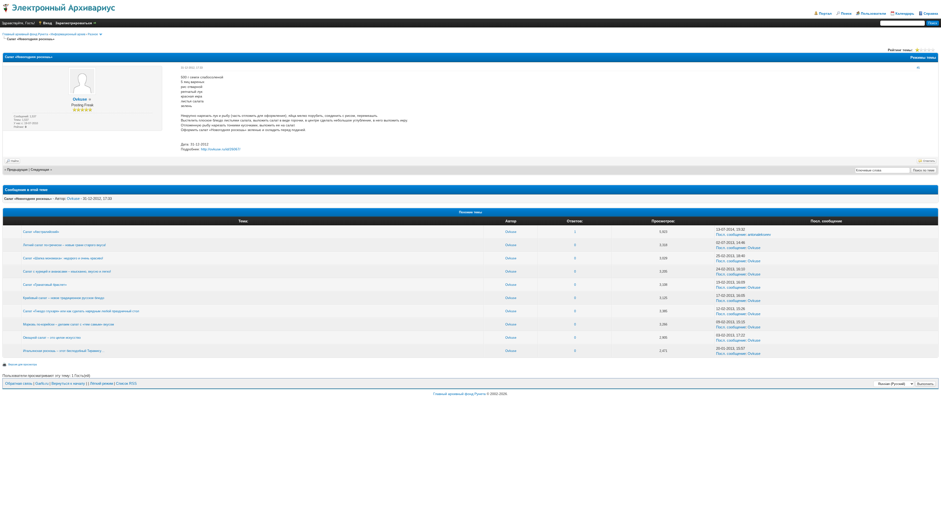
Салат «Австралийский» (41, 232)
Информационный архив (67, 34)
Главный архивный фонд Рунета (25, 34)
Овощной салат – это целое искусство (52, 337)
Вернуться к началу (68, 383)
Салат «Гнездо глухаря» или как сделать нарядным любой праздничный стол (81, 311)
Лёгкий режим (101, 383)
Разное (93, 34)
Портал (825, 13)
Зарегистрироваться (73, 23)
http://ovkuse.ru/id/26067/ (220, 149)
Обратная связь (18, 383)
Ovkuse (80, 99)
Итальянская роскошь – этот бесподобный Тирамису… (64, 351)
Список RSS (126, 383)
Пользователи (873, 13)
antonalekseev (759, 234)
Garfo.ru (42, 383)
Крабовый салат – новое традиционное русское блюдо (63, 298)
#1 (918, 67)
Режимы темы (923, 57)
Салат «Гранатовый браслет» (45, 285)
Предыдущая (17, 169)
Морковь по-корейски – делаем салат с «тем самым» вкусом (68, 324)
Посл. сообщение (731, 234)
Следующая (40, 169)
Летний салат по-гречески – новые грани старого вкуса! (64, 245)
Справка (931, 13)
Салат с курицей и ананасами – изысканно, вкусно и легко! (67, 271)
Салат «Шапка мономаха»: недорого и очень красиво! (63, 258)
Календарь (904, 13)
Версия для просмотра (22, 364)
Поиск (846, 13)
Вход (47, 23)
